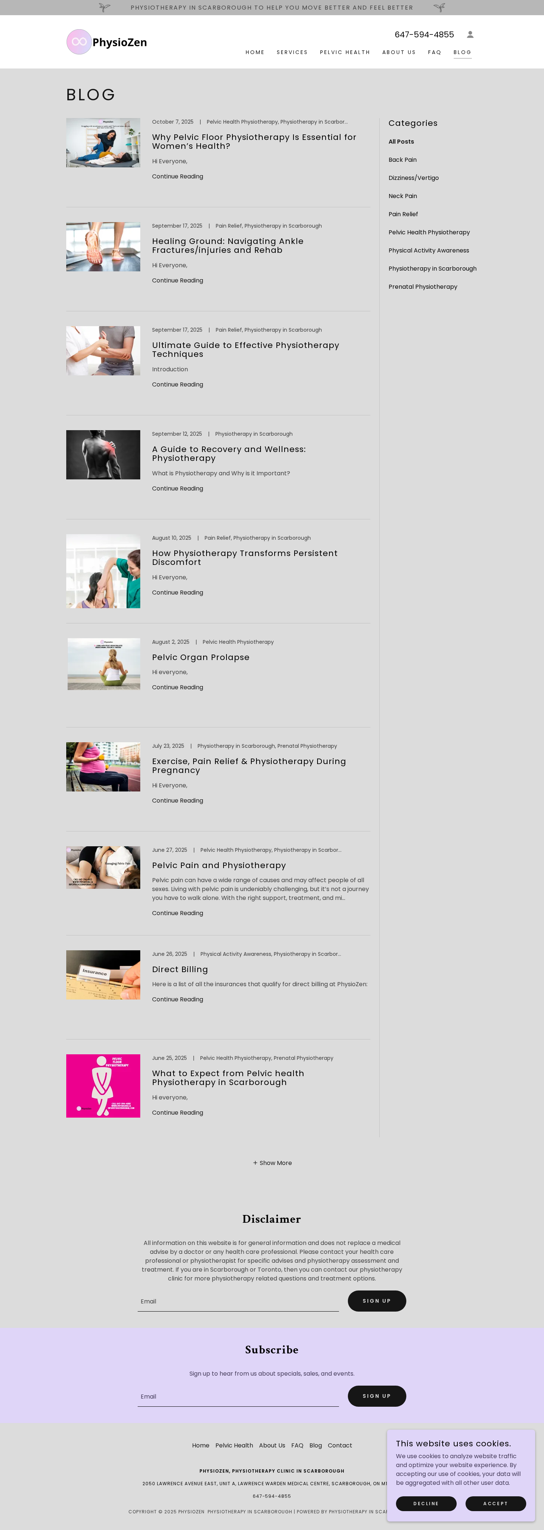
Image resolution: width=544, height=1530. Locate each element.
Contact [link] (340, 1445)
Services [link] (292, 52)
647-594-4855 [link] (424, 34)
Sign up (377, 1301)
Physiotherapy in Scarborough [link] (433, 268)
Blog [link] (463, 52)
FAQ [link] (435, 52)
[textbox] (238, 1301)
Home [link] (255, 52)
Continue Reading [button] (177, 176)
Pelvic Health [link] (345, 52)
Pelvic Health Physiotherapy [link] (429, 232)
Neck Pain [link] (403, 196)
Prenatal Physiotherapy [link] (423, 286)
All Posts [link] (401, 141)
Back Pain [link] (403, 159)
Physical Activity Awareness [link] (429, 250)
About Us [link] (399, 52)
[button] (470, 34)
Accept (495, 1503)
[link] (106, 41)
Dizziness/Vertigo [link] (414, 178)
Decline (426, 1503)
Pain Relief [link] (403, 214)
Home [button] (200, 1445)
